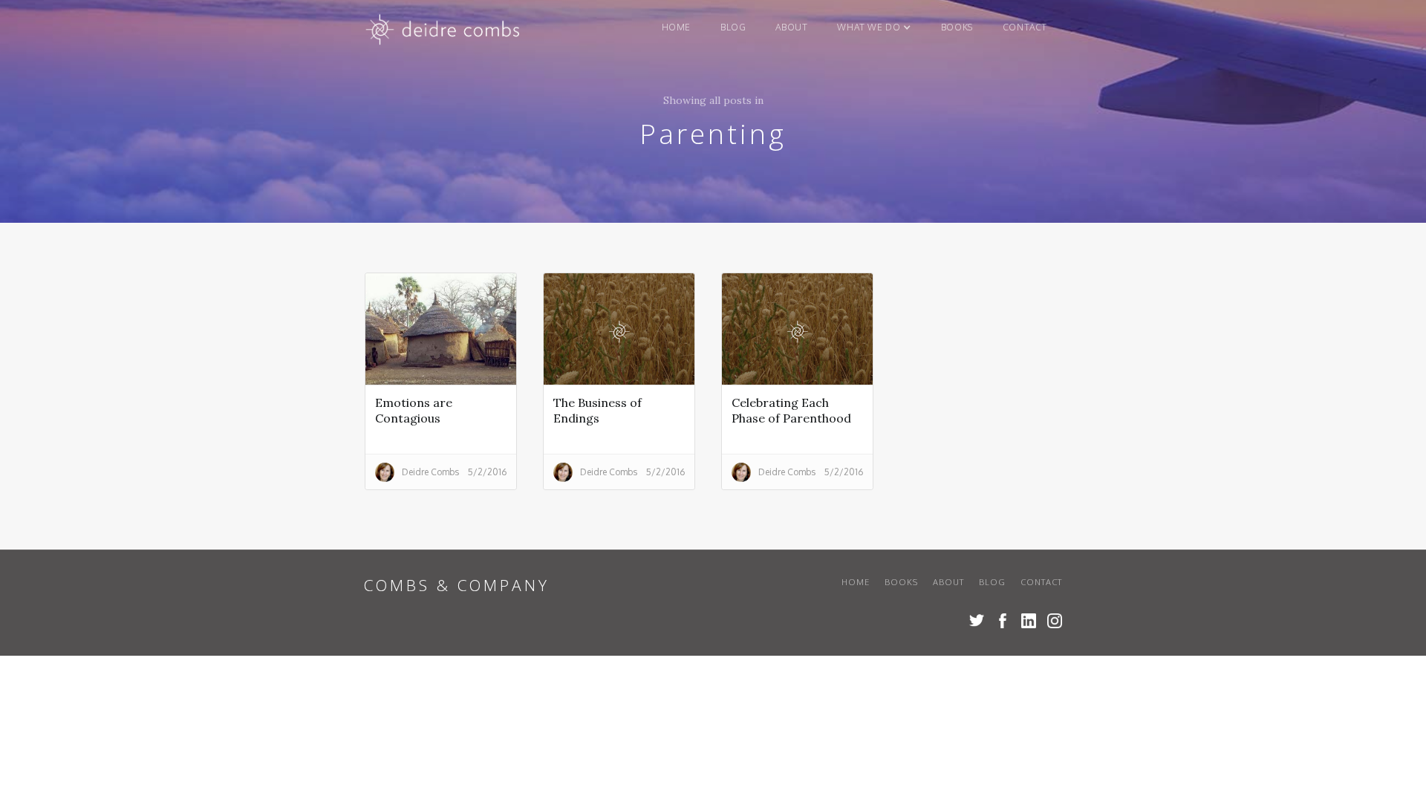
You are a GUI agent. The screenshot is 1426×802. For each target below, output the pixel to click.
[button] (873, 27)
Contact (1025, 27)
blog (733, 27)
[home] (444, 33)
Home (676, 27)
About (791, 27)
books (957, 27)
